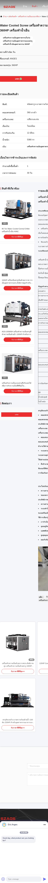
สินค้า (34, 6)
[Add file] (3, 879)
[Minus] (44, 824)
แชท (17, 79)
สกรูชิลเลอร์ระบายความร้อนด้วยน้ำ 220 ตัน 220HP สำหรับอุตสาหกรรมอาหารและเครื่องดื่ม (17, 721)
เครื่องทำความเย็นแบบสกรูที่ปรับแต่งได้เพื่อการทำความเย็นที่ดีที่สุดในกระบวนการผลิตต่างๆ (16, 385)
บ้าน (25, 6)
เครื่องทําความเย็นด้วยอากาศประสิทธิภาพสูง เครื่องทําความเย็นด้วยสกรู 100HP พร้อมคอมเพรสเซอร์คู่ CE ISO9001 (17, 664)
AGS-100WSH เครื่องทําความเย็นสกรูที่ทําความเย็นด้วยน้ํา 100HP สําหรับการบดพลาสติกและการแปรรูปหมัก (16, 334)
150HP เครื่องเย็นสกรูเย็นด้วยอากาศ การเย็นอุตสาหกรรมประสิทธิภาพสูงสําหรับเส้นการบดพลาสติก (17, 283)
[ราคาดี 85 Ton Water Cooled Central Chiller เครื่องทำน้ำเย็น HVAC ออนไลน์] (17, 209)
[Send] (45, 879)
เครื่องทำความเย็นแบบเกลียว (29, 16)
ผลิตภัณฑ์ (12, 16)
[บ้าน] (10, 6)
